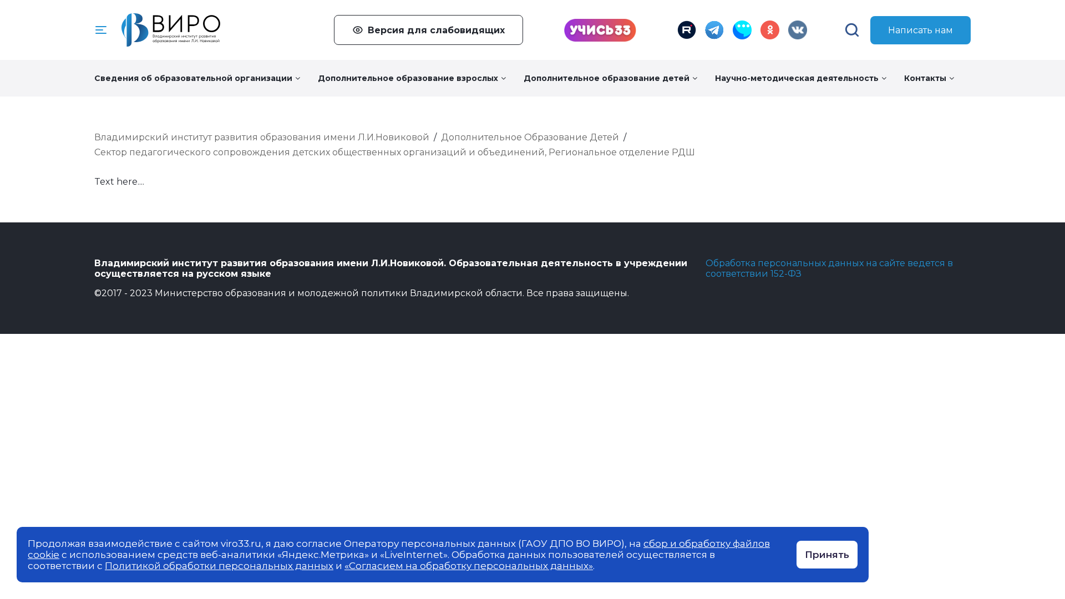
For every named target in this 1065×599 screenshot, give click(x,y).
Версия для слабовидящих (436, 30)
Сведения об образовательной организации (193, 78)
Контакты (925, 78)
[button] (101, 30)
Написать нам (920, 30)
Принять (827, 554)
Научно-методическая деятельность (797, 78)
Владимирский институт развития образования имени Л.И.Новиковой (261, 137)
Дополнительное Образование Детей (530, 137)
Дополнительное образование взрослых (408, 78)
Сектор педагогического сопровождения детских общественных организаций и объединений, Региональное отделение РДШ (394, 152)
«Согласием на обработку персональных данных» (468, 565)
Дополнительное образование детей (606, 78)
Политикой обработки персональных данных (219, 565)
